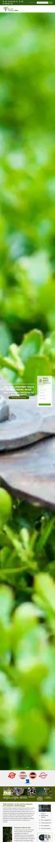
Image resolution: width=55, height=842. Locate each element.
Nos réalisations (19, 397)
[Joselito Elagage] (11, 8)
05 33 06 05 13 (11, 2)
